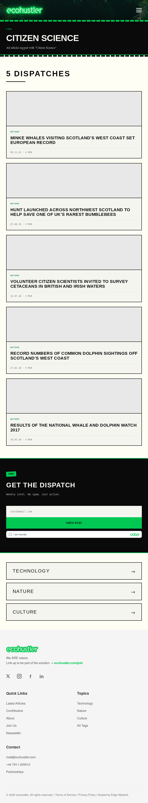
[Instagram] (19, 676)
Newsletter (13, 733)
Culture (82, 718)
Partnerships (15, 771)
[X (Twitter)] (8, 676)
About (10, 718)
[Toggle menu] (139, 10)
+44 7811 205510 (18, 764)
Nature (81, 710)
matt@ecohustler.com (21, 757)
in (42, 676)
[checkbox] (74, 534)
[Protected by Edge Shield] (133, 534)
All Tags (82, 725)
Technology (85, 703)
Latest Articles (15, 703)
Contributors (14, 710)
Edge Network (119, 795)
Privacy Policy (87, 795)
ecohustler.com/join (68, 663)
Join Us (11, 725)
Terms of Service (65, 795)
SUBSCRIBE (74, 522)
